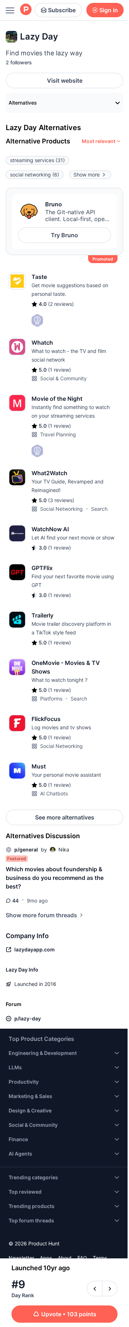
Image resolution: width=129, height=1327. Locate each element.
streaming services (37, 160)
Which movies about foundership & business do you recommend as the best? (55, 877)
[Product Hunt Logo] (26, 10)
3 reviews (61, 500)
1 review (59, 370)
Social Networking (61, 509)
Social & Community (63, 378)
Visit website (64, 80)
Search (99, 509)
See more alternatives (64, 817)
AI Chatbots (54, 793)
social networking (34, 174)
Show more (86, 174)
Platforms (51, 698)
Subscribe (62, 10)
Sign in (108, 10)
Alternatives (23, 103)
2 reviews (61, 304)
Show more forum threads (41, 915)
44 (15, 900)
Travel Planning (58, 434)
